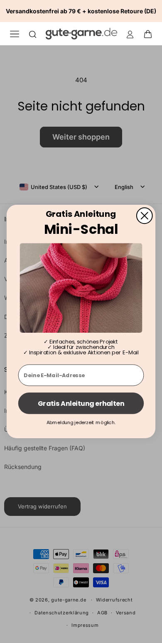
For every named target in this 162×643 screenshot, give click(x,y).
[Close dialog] (144, 215)
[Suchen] (33, 34)
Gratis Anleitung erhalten (81, 403)
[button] (150, 34)
